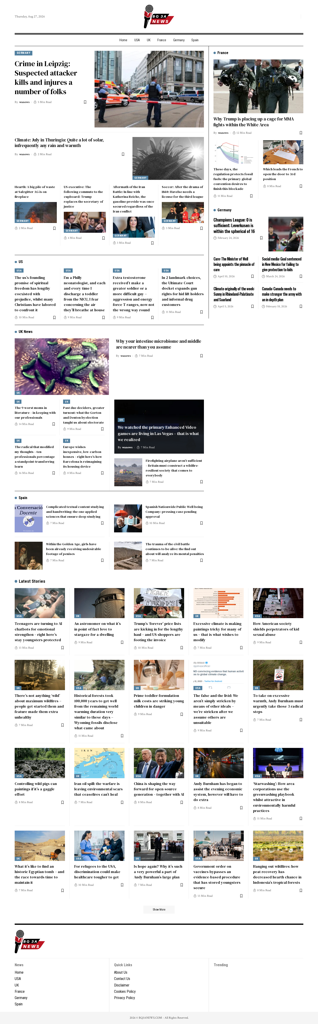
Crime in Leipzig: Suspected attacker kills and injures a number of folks (46, 77)
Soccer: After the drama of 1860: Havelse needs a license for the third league (182, 192)
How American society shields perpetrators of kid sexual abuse (276, 629)
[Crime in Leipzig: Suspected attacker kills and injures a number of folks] (149, 89)
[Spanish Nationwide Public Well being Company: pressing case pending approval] (128, 518)
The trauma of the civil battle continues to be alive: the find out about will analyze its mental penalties (174, 549)
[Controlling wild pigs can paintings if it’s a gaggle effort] (40, 763)
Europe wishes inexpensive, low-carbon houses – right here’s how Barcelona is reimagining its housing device (82, 457)
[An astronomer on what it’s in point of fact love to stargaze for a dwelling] (99, 603)
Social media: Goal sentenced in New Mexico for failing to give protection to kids (281, 264)
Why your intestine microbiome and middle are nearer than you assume (158, 344)
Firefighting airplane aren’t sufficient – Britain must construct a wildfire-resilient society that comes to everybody (174, 468)
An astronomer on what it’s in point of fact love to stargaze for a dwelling (97, 629)
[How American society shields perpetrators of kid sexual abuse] (278, 603)
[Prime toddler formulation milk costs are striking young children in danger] (159, 675)
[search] (296, 16)
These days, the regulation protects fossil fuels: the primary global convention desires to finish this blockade (233, 179)
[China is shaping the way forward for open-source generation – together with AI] (159, 763)
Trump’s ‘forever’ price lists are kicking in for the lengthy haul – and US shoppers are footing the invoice (158, 631)
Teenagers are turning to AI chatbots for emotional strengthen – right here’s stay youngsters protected (38, 631)
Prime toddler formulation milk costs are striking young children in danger (159, 701)
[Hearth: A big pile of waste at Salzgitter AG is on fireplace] (36, 212)
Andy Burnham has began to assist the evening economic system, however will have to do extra (218, 791)
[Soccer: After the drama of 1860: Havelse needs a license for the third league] (183, 212)
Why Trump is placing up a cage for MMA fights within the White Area (253, 122)
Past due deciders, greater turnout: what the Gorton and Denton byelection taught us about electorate (84, 415)
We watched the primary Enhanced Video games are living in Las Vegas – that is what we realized (158, 433)
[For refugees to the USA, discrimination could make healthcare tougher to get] (99, 846)
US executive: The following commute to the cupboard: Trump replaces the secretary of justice (83, 197)
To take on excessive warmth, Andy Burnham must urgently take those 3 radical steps (278, 703)
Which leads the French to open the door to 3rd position (283, 174)
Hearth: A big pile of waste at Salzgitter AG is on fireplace (35, 192)
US (21, 262)
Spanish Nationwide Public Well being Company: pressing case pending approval (174, 511)
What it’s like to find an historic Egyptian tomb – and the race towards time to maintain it (39, 874)
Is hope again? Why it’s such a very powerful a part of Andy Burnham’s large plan (158, 872)
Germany (23, 53)
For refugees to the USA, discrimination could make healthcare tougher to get (97, 872)
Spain (23, 498)
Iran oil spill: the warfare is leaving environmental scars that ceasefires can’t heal (98, 789)
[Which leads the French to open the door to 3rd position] (283, 152)
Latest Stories (32, 581)
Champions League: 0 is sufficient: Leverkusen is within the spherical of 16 (234, 225)
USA (19, 270)
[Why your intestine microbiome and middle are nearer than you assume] (62, 366)
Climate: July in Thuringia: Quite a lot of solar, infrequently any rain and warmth (59, 143)
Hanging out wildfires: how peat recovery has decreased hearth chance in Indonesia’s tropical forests (277, 874)
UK (18, 392)
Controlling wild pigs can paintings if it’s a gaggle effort (36, 789)
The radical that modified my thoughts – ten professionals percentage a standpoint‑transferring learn (35, 457)
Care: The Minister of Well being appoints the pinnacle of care (233, 264)
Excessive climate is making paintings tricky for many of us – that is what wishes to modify (217, 631)
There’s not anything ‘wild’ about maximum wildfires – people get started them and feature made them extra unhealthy (39, 706)
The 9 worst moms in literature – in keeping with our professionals (35, 412)
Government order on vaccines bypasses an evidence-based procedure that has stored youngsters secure (216, 877)
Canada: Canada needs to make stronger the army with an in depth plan (281, 294)
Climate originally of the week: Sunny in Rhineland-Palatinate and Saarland (233, 294)
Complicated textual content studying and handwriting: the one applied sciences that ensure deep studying (75, 511)
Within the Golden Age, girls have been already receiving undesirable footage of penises (73, 549)
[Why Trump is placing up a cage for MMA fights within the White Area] (258, 86)
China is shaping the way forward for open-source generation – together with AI (159, 789)
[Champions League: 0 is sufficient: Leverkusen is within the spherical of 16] (285, 233)
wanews (24, 102)
